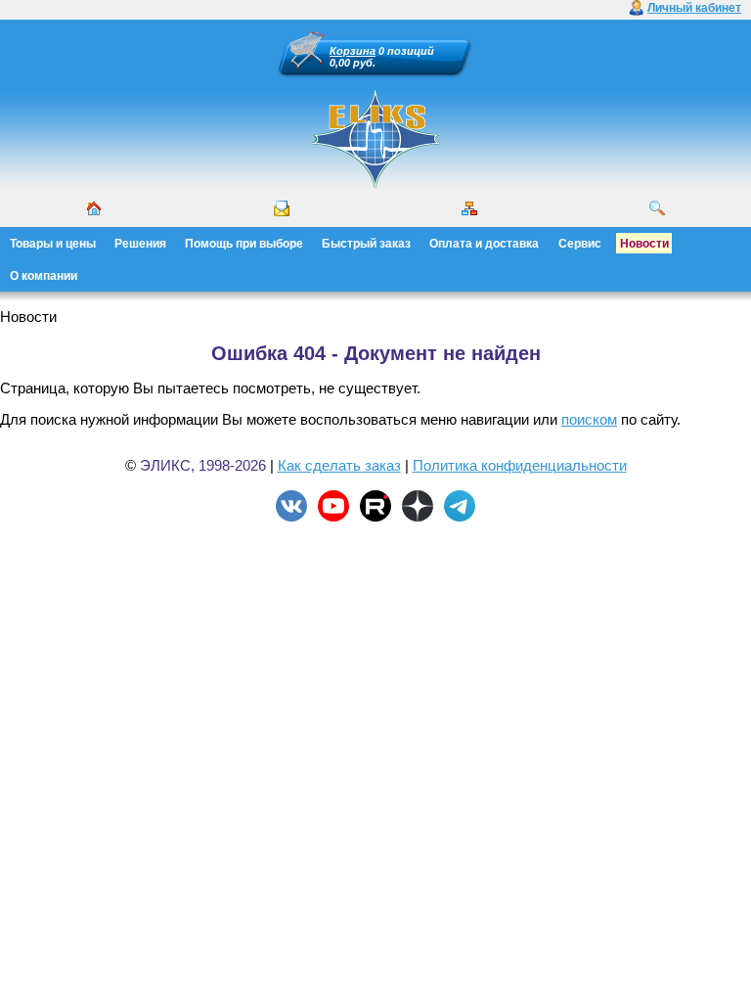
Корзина (353, 51)
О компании (43, 276)
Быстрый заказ (366, 243)
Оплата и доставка (484, 243)
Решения (140, 243)
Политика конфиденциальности (520, 465)
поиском (589, 419)
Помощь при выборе (244, 243)
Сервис (579, 243)
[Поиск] (657, 208)
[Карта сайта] (469, 208)
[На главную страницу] (375, 186)
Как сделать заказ (339, 465)
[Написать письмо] (281, 208)
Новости (644, 243)
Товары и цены (53, 243)
